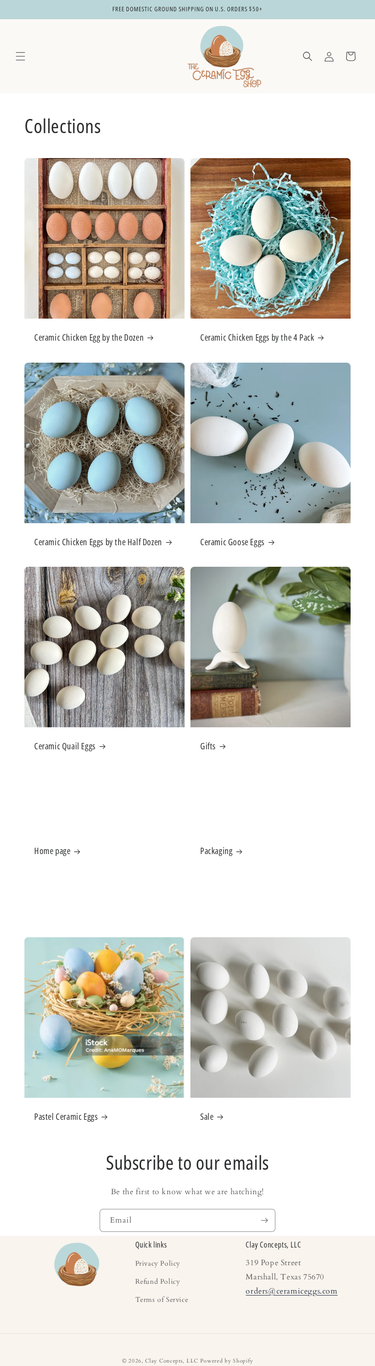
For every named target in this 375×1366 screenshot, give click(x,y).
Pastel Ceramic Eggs (66, 1116)
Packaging (216, 851)
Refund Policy (157, 1281)
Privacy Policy (157, 1264)
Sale (206, 1116)
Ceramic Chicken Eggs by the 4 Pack (257, 337)
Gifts (208, 746)
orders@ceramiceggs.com (291, 1291)
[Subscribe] (264, 1220)
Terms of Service (161, 1299)
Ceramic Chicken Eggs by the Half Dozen (98, 542)
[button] (20, 56)
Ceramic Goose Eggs (232, 542)
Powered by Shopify (226, 1361)
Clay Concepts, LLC (171, 1361)
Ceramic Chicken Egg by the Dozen (89, 337)
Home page (52, 851)
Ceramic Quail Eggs (65, 746)
